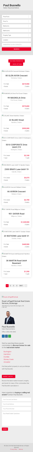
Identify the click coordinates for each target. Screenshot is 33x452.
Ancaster (7, 362)
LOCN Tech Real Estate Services (16, 445)
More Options (17, 64)
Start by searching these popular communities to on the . (16, 345)
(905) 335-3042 (11, 332)
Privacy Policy (13, 449)
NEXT (21, 285)
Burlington (7, 352)
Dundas (6, 357)
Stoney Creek (9, 359)
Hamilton (7, 354)
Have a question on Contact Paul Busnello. (16, 394)
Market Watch (8, 376)
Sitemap (21, 449)
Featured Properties (16, 61)
